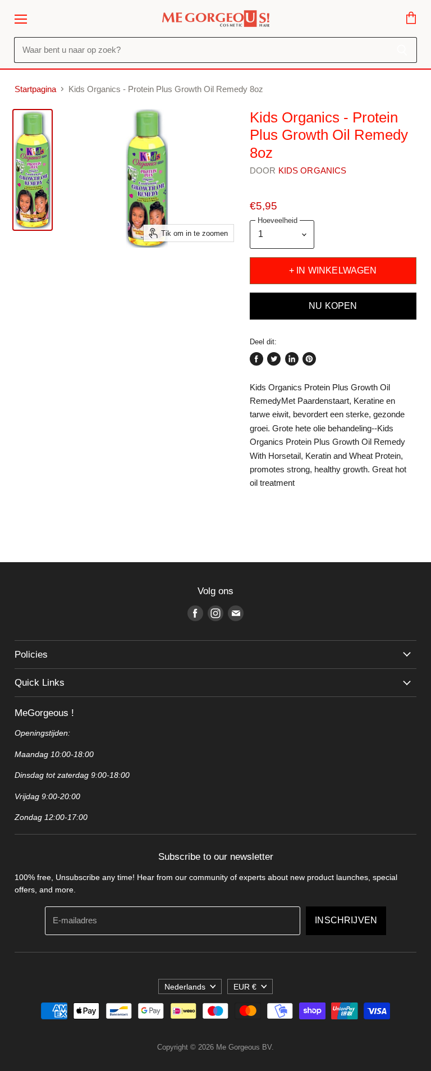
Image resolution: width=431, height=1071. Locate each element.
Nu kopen (333, 306)
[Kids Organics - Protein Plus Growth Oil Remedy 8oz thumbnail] (32, 170)
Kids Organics (312, 170)
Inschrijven (346, 920)
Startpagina (35, 89)
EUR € (244, 986)
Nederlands (184, 986)
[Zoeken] (402, 50)
